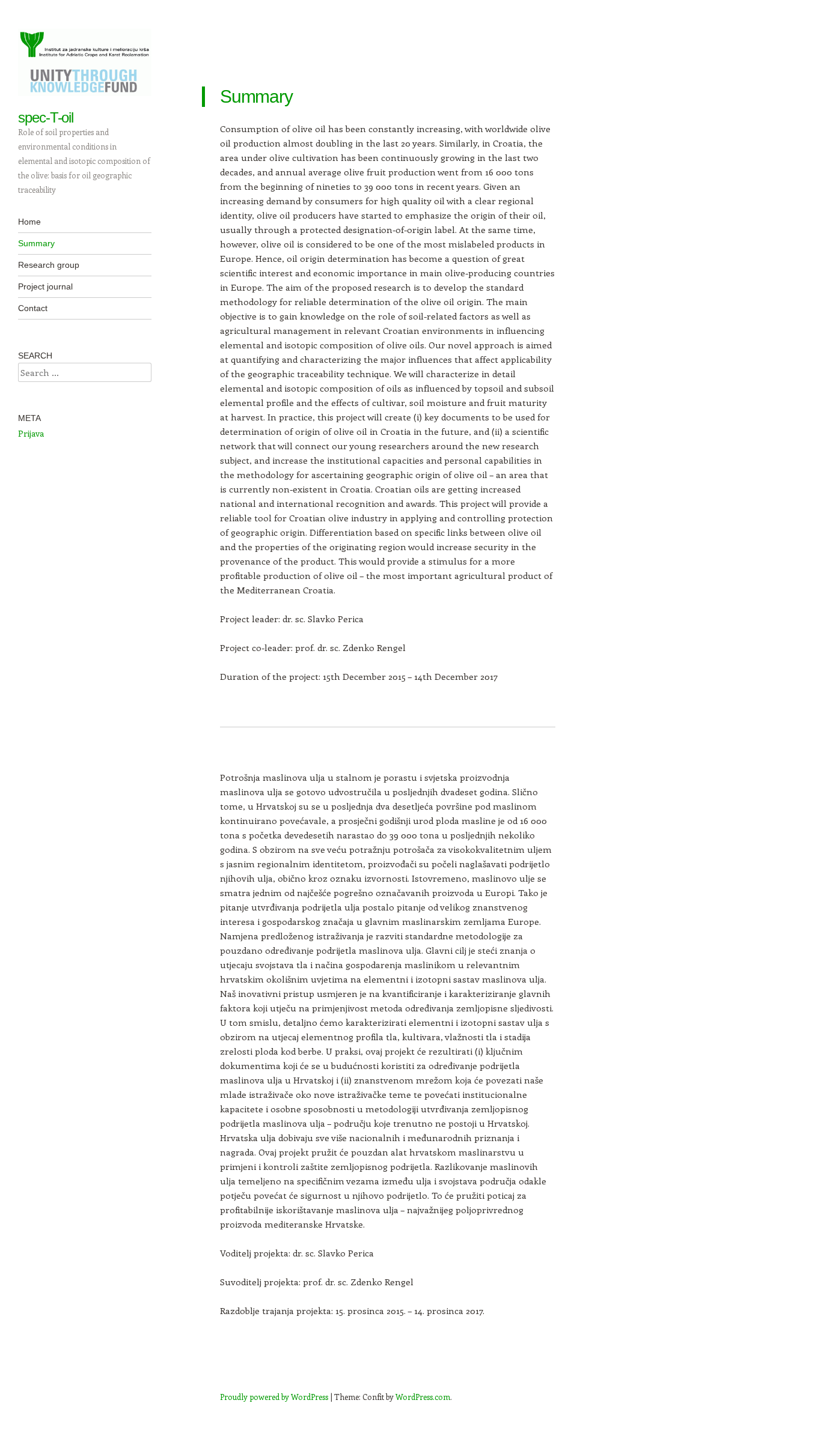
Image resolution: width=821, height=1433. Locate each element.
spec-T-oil (45, 117)
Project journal (45, 286)
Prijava (31, 433)
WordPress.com (422, 1397)
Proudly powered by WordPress (274, 1397)
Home (29, 221)
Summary (36, 243)
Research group (48, 265)
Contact (32, 308)
